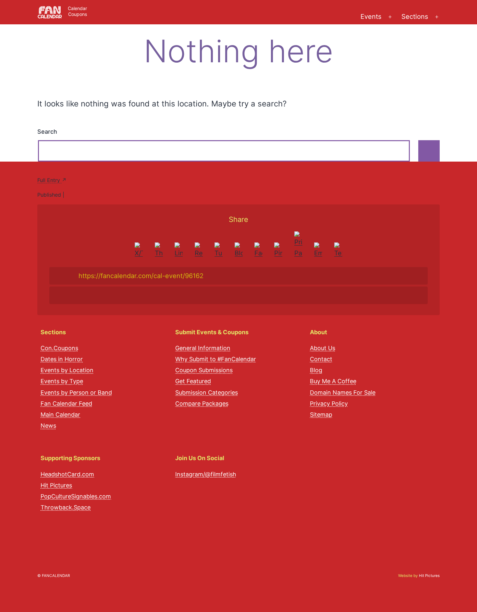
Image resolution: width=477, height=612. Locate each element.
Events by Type (62, 381)
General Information (202, 348)
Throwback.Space (66, 507)
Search (47, 131)
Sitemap (321, 414)
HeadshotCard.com (67, 474)
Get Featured (193, 381)
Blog (316, 370)
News (48, 425)
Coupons (77, 14)
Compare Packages (201, 403)
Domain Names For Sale (342, 392)
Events (371, 16)
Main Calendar (60, 414)
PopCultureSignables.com (76, 496)
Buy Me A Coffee (333, 381)
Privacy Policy (329, 403)
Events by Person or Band (76, 392)
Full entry (49, 180)
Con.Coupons (59, 348)
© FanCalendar (53, 575)
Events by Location (67, 370)
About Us (322, 348)
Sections (414, 16)
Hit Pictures (56, 485)
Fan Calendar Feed (66, 403)
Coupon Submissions (204, 370)
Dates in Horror (62, 359)
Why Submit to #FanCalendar (215, 359)
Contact (321, 359)
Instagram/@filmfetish (205, 474)
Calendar (77, 8)
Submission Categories (206, 392)
